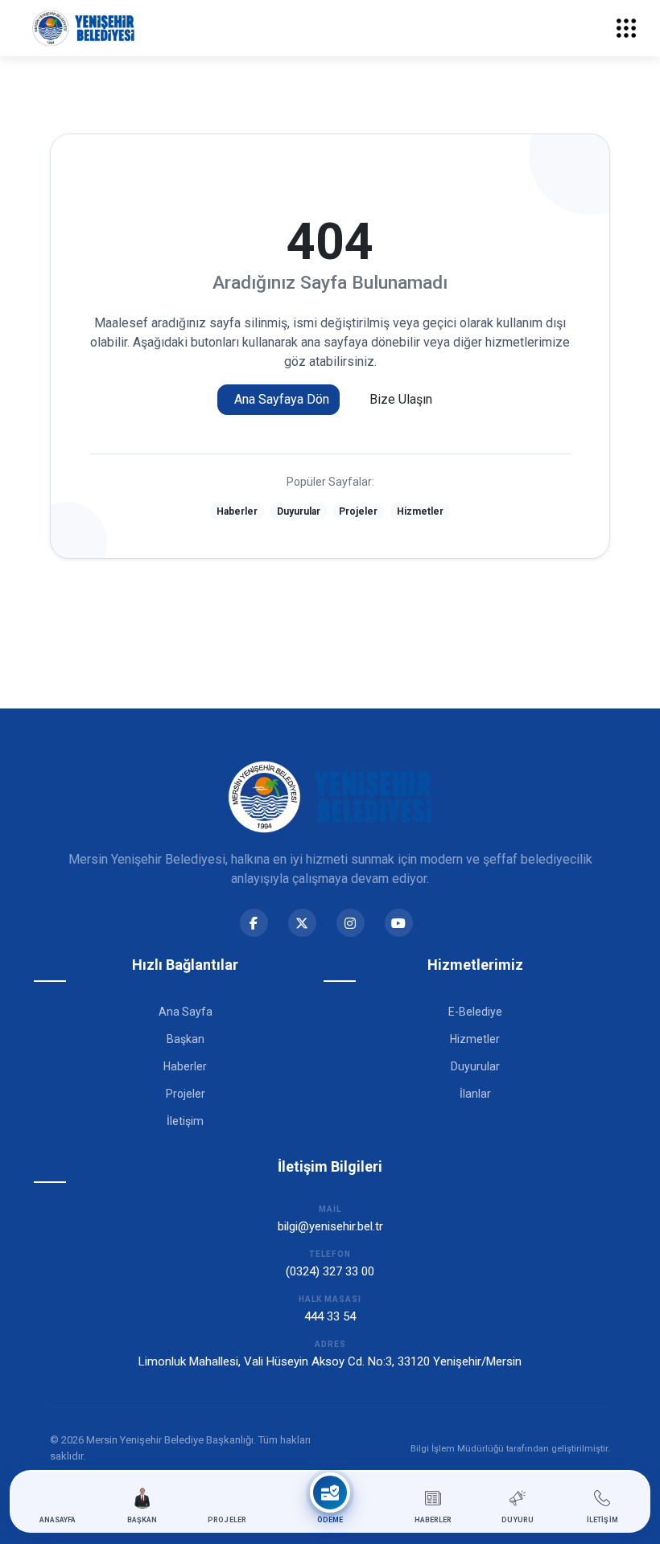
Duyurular (298, 511)
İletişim (185, 1121)
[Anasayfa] (83, 28)
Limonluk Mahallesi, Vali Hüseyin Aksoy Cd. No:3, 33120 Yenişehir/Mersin (330, 1361)
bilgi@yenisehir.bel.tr (330, 1226)
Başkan (185, 1039)
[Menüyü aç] (626, 28)
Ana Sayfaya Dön (281, 399)
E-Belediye (475, 1011)
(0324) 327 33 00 (330, 1271)
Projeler (358, 511)
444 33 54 (330, 1316)
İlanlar (475, 1093)
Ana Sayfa (185, 1011)
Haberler (237, 511)
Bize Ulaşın (400, 399)
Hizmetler (420, 511)
